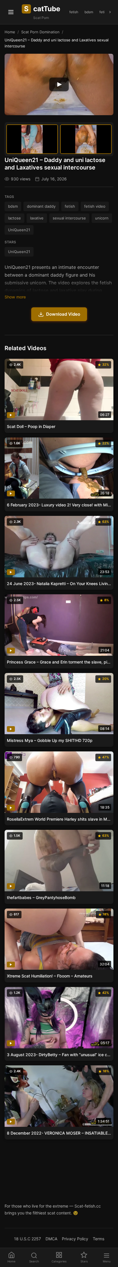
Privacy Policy (75, 1238)
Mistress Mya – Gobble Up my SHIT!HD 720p (50, 740)
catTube (42, 9)
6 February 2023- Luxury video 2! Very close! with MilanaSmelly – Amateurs (59, 504)
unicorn (102, 218)
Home (10, 32)
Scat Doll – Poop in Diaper (31, 426)
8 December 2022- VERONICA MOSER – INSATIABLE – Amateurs (59, 1133)
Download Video (63, 314)
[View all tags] (110, 12)
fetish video (94, 206)
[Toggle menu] (11, 12)
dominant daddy (41, 206)
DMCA (51, 1238)
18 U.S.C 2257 (27, 1238)
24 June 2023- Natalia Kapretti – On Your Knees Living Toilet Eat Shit (59, 583)
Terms (98, 1238)
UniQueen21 (19, 229)
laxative (37, 218)
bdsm (88, 12)
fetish (73, 12)
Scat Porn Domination (40, 32)
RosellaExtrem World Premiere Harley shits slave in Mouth (59, 819)
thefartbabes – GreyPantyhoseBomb (41, 897)
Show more (15, 296)
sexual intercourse (69, 218)
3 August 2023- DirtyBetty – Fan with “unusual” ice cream (59, 1054)
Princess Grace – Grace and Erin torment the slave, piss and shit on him (59, 661)
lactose (14, 218)
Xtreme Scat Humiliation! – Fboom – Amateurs (50, 975)
